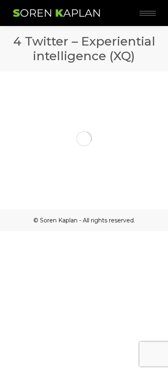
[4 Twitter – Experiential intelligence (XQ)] (84, 138)
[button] (121, 7)
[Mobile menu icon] (147, 13)
